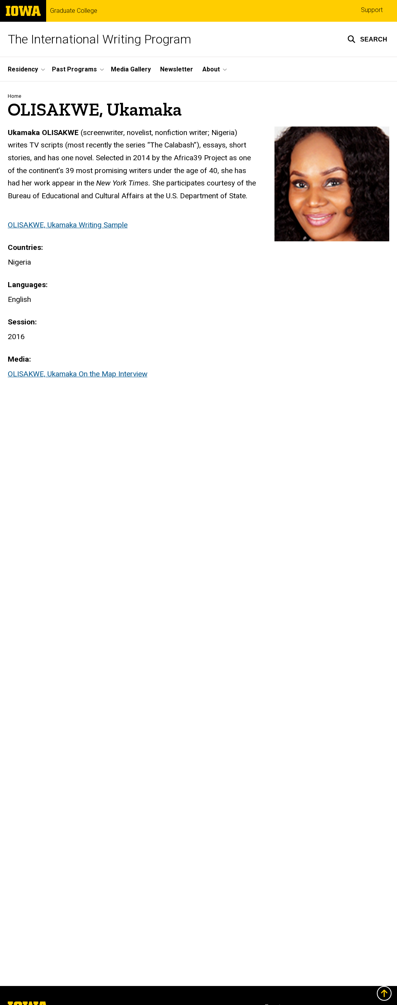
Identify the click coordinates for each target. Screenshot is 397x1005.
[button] (367, 39)
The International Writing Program (99, 39)
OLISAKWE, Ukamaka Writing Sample (68, 224)
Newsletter (176, 69)
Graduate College (73, 10)
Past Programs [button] (74, 69)
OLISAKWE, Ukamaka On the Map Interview (77, 373)
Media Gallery (131, 69)
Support (372, 10)
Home (14, 96)
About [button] (211, 69)
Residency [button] (23, 69)
